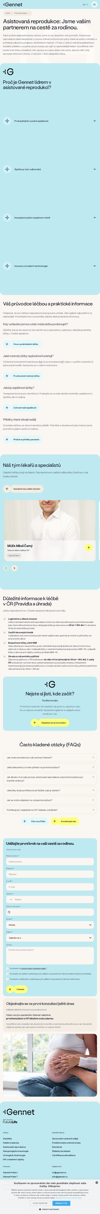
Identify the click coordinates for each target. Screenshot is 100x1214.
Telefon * (10, 893)
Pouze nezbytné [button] (40, 1203)
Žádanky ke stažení (61, 1151)
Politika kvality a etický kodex (66, 1142)
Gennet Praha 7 (10, 1176)
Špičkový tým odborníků (27, 169)
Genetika (7, 1138)
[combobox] (96, 1182)
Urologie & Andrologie (14, 1155)
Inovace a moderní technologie (31, 265)
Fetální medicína (11, 1142)
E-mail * (9, 881)
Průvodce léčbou (21, 13)
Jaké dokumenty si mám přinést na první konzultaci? (33, 767)
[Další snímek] (14, 568)
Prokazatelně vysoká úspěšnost (31, 120)
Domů (8, 13)
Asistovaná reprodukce (14, 1146)
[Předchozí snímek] (6, 568)
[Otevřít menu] (94, 4)
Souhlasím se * (28, 968)
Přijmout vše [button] (61, 1203)
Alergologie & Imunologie (15, 1151)
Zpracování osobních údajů (65, 1138)
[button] (50, 1209)
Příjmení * (10, 868)
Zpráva (9, 945)
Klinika (12, 924)
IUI (40, 361)
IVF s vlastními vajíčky (13, 1159)
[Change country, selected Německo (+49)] (10, 899)
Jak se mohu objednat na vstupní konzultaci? (29, 800)
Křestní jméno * (12, 856)
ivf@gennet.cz (59, 1172)
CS (84, 4)
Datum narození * (13, 906)
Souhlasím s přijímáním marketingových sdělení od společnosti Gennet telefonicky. (45, 979)
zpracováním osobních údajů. (33, 968)
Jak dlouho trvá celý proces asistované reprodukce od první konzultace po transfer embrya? (45, 778)
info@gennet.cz (60, 1176)
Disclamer (57, 1146)
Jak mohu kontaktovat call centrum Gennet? (29, 757)
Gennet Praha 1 (10, 1172)
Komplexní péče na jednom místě (32, 217)
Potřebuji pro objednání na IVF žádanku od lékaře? (32, 809)
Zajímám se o (15, 937)
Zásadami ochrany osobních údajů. (68, 1198)
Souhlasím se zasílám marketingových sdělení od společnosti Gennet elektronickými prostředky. (51, 973)
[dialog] (50, 1196)
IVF (62, 361)
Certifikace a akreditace (63, 1155)
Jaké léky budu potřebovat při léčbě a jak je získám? (33, 790)
